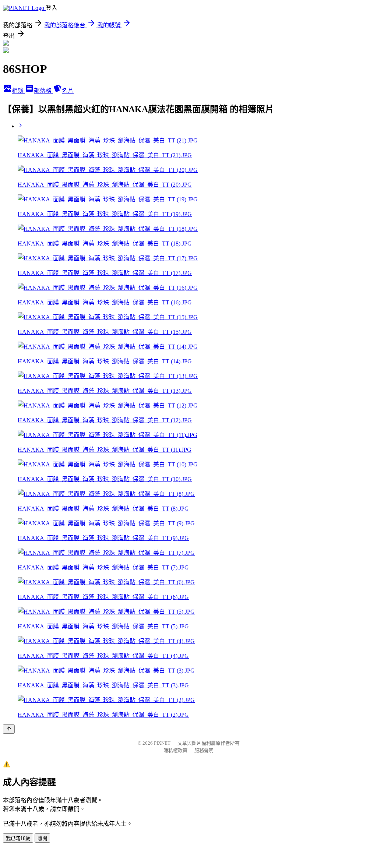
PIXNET (162, 743)
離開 (42, 838)
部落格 (43, 91)
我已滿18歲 (18, 838)
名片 (68, 91)
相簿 (18, 91)
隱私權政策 (175, 750)
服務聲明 (204, 750)
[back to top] (9, 729)
